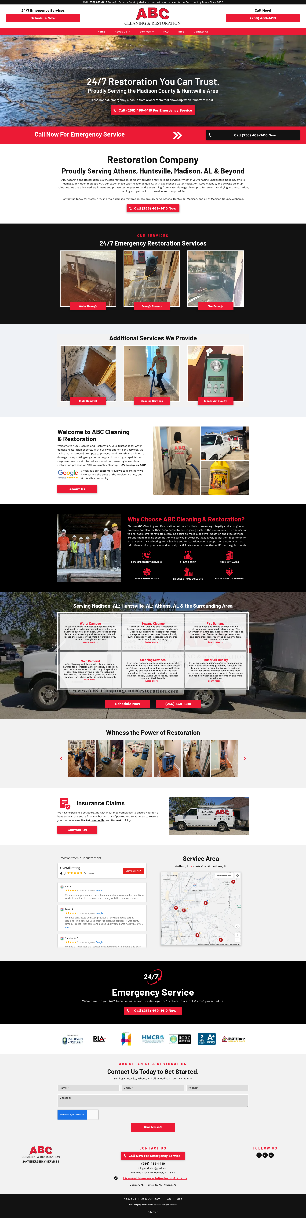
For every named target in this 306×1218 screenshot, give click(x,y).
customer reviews (111, 470)
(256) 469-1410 (153, 1163)
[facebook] (259, 1156)
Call (85, 2)
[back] (61, 758)
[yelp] (271, 1156)
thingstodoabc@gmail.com (153, 1168)
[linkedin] (265, 1156)
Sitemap (153, 1212)
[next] (245, 758)
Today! (112, 2)
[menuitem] (101, 31)
